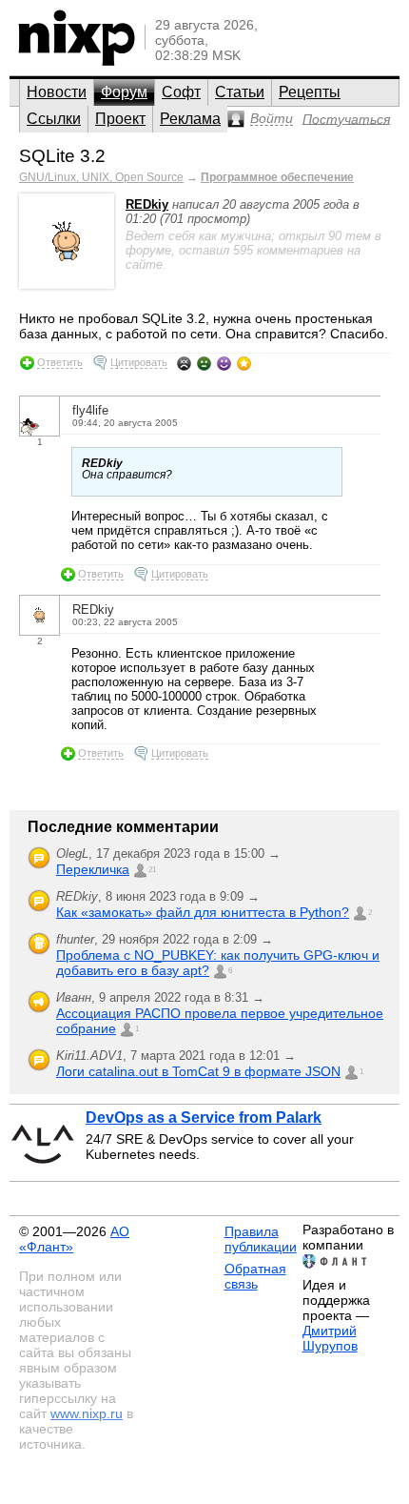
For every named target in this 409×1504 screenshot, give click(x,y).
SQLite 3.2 (62, 156)
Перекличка (92, 869)
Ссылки (54, 119)
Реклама (190, 119)
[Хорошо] (224, 363)
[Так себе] (204, 363)
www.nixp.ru (86, 1413)
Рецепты (310, 92)
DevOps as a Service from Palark (203, 1117)
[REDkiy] (66, 284)
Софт (181, 92)
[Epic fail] (184, 363)
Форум (124, 92)
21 (152, 869)
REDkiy (147, 204)
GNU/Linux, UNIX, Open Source (101, 177)
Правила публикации (260, 1239)
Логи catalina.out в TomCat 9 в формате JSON (198, 1071)
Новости (57, 92)
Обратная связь (255, 1276)
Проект (120, 119)
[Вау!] (244, 363)
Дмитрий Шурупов (330, 1338)
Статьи (239, 92)
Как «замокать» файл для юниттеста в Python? (202, 912)
